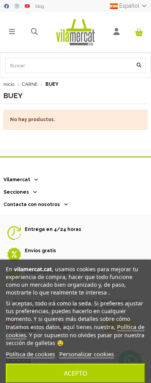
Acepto (76, 373)
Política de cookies (30, 354)
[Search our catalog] (139, 65)
